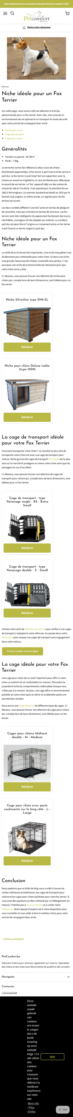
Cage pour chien (13, 138)
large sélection (26, 706)
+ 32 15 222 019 (9, 993)
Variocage (53, 459)
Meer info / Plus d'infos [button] (33, 1107)
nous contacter (34, 905)
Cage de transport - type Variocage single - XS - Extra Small (27, 502)
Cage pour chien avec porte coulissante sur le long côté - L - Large (27, 809)
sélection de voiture (35, 629)
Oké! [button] (52, 1056)
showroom (7, 637)
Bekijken (27, 347)
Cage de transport (14, 134)
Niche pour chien (14, 130)
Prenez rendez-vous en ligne (22, 651)
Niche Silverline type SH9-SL (27, 299)
